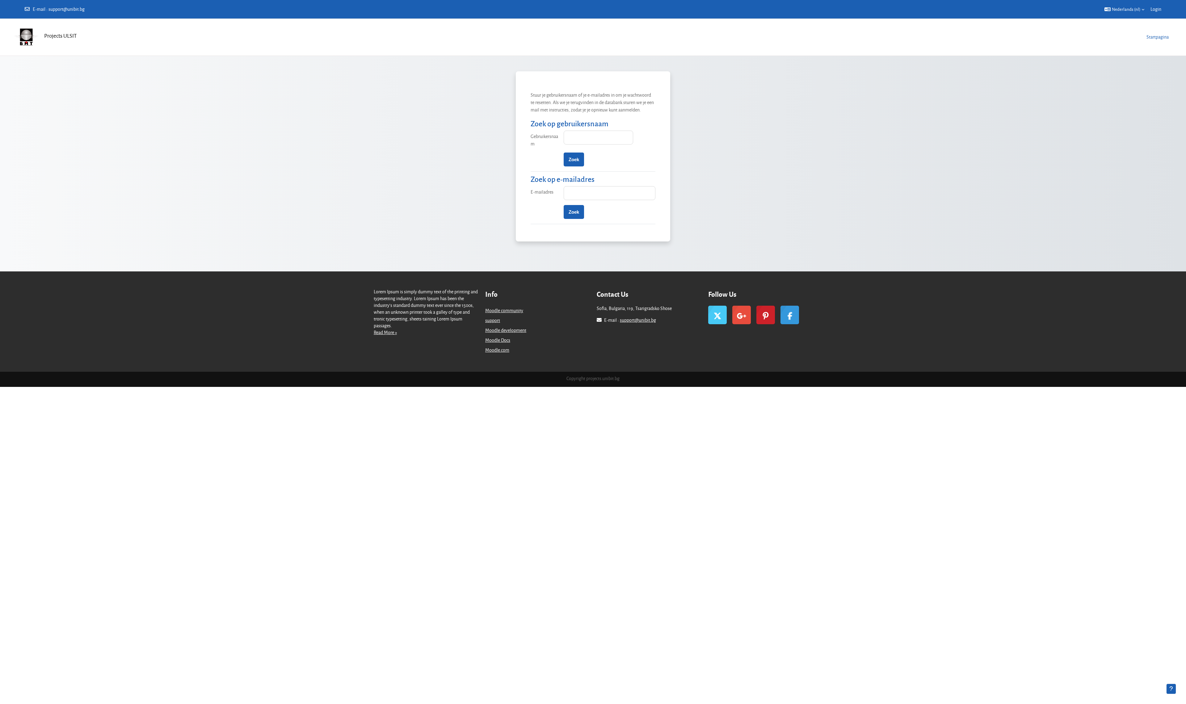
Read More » (385, 332)
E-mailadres (542, 192)
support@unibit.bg (66, 9)
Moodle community (504, 310)
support (492, 320)
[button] (1124, 9)
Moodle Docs (497, 340)
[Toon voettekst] (1171, 689)
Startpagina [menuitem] (1157, 37)
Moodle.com (497, 350)
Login (1155, 9)
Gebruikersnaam (544, 140)
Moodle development (505, 330)
